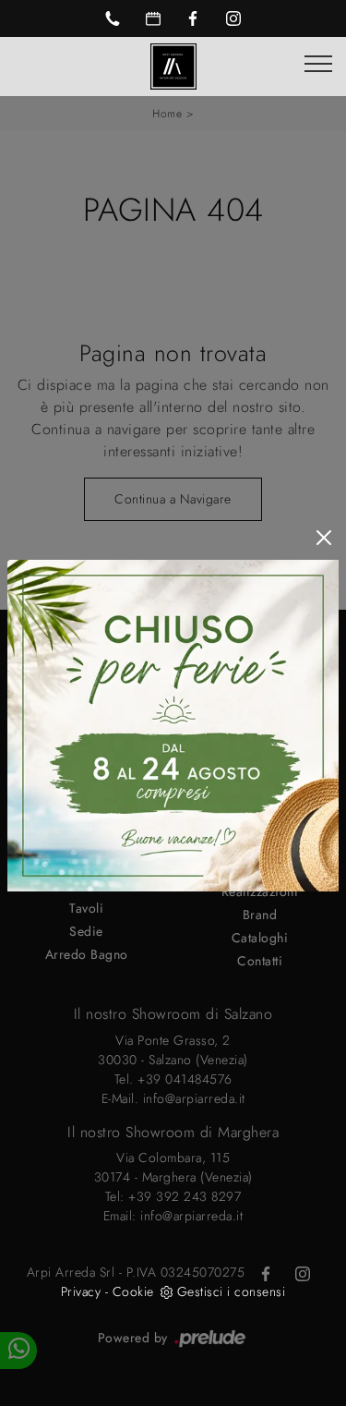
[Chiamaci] (112, 18)
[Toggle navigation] (318, 64)
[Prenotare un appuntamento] (153, 18)
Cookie (133, 1291)
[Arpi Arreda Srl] (173, 65)
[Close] (324, 537)
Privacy (81, 1291)
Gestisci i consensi (231, 1291)
